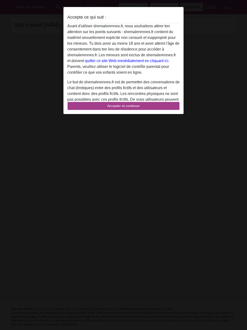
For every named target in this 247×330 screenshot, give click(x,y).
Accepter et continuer (123, 106)
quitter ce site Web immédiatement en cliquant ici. (127, 61)
